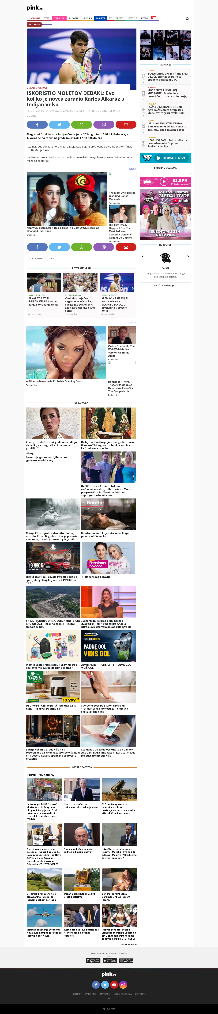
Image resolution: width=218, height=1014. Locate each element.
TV (110, 18)
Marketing (90, 994)
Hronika (87, 18)
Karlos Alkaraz (36, 258)
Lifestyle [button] (132, 18)
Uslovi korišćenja (123, 994)
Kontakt (77, 994)
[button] (30, 288)
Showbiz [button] (73, 18)
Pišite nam (140, 994)
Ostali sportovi (37, 87)
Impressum (105, 994)
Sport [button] (119, 18)
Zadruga (59, 18)
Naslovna (34, 18)
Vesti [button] (47, 18)
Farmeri (100, 18)
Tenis (52, 258)
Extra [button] (144, 18)
